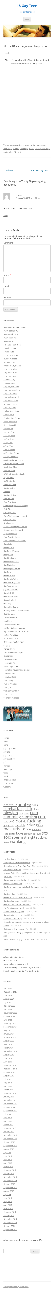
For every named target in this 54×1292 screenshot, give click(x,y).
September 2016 (10, 1145)
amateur (10, 804)
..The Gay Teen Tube (12, 344)
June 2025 (7, 995)
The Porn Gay (9, 673)
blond (36, 809)
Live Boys (7, 621)
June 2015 (7, 1198)
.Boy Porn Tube (10, 369)
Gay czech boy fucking (12, 883)
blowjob (10, 812)
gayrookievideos (10, 589)
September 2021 (10, 1026)
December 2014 (10, 1219)
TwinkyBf (7, 687)
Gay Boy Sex (8, 547)
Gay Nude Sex (9, 565)
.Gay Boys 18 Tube (11, 386)
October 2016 (9, 1142)
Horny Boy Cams (10, 607)
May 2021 (7, 1030)
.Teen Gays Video (10, 425)
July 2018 (7, 1079)
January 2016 (8, 1173)
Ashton (8, 170)
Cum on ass (13, 960)
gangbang (8, 825)
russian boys (13, 833)
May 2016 (7, 1159)
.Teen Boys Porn (10, 421)
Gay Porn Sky (9, 575)
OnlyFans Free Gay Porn (13, 642)
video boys (45, 148)
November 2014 (10, 1222)
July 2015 (7, 1194)
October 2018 (9, 1072)
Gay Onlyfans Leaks (11, 568)
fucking (34, 821)
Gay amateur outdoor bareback (17, 904)
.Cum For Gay (9, 379)
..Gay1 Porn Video (11, 337)
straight (29, 837)
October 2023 (9, 1006)
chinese (26, 814)
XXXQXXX (7, 694)
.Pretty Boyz (8, 414)
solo (7, 837)
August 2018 (8, 1075)
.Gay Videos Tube (10, 400)
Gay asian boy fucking (12, 915)
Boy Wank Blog (9, 495)
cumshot (29, 816)
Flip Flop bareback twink (13, 908)
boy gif (6, 738)
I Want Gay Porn (10, 617)
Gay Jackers (8, 554)
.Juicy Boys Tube (10, 404)
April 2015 (7, 1205)
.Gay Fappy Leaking (11, 390)
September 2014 (10, 1229)
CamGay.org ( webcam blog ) (15, 505)
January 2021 (8, 1033)
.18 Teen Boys (9, 362)
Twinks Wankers (10, 683)
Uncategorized (9, 779)
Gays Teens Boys (10, 596)
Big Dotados (8, 477)
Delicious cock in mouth (13, 929)
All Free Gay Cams (11, 453)
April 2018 (7, 1086)
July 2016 (7, 1152)
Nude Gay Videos (10, 638)
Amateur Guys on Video (13, 463)
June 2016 (7, 1156)
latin (40, 825)
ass (28, 805)
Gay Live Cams (9, 558)
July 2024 (7, 1002)
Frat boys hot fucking (12, 918)
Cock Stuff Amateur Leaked (15, 516)
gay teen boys (9, 758)
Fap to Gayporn (10, 533)
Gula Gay (7, 603)
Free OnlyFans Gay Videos (14, 540)
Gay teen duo (9, 894)
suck (39, 837)
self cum (28, 833)
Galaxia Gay (8, 544)
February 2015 (9, 1212)
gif (4, 762)
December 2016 (10, 1135)
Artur (5, 957)
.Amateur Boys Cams (12, 365)
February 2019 (9, 1065)
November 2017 (10, 1103)
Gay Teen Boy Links (11, 582)
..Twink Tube (8, 351)
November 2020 (10, 1037)
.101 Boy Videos (10, 358)
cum (34, 812)
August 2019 (8, 1054)
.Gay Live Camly (10, 393)
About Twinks (9, 449)
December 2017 (10, 1100)
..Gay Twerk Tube (10, 334)
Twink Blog (8, 680)
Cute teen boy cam (40, 170)
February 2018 (9, 1093)
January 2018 (8, 1096)
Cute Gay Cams (9, 519)
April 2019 (7, 1061)
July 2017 (7, 1114)
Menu (27, 19)
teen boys (24, 148)
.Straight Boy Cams (11, 418)
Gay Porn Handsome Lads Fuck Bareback (21, 887)
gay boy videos (36, 145)
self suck (37, 833)
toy (45, 837)
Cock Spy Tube (9, 512)
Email (7, 286)
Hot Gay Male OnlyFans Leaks (16, 610)
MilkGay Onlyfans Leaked (14, 628)
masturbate (14, 828)
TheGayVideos (9, 676)
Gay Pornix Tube (10, 579)
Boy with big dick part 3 (30, 967)
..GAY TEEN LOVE (10, 330)
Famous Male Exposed (13, 530)
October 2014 (9, 1226)
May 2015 (7, 1201)
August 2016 (8, 1149)
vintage (6, 842)
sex (45, 833)
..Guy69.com (8, 341)
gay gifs (6, 751)
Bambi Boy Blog (10, 467)
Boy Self (6, 491)
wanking (18, 841)
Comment (9, 242)
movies (16, 148)
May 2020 (7, 1044)
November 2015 (10, 1180)
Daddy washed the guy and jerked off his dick (22, 932)
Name (7, 275)
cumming (12, 816)
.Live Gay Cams (9, 407)
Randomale (8, 656)
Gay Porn (7, 572)
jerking (31, 825)
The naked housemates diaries (16, 670)
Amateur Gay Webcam (13, 460)
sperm (17, 837)
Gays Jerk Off (8, 593)
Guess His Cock (9, 600)
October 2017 (9, 1107)
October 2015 (9, 1184)
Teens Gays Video (10, 666)
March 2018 (8, 1089)
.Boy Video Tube (10, 372)
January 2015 (8, 1215)
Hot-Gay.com (9, 614)
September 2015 (10, 1187)
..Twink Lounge (9, 348)
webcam (7, 786)
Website (7, 297)
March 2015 (8, 1208)
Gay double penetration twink (16, 880)
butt (21, 813)
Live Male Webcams (11, 624)
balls (35, 805)
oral (29, 829)
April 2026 (7, 988)
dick (16, 821)
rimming (36, 829)
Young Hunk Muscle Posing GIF (16, 862)
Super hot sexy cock (19, 964)
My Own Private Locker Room (16, 631)
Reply (5, 215)
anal (22, 804)
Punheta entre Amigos (13, 652)
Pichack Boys (9, 649)
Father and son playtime (13, 911)
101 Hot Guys (9, 432)
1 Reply (6, 53)
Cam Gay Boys (9, 502)
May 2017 (7, 1117)
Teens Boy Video (10, 663)
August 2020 (8, 1040)
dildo (23, 821)
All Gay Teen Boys (10, 456)
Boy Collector (9, 488)
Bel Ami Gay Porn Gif (12, 869)
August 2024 (8, 999)
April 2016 (7, 1163)
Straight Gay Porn (11, 971)
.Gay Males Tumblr (11, 397)
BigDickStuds (9, 481)
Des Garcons (8, 523)
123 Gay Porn (9, 435)
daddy (7, 821)
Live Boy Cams (9, 859)
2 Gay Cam (8, 442)
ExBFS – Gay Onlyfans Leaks (15, 526)
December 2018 (10, 1068)
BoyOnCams (8, 498)
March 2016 (8, 1166)
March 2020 (8, 1047)
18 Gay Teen (27, 5)
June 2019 (7, 1058)
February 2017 (9, 1128)
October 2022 (9, 1016)
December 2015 (10, 1177)
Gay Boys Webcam (11, 551)
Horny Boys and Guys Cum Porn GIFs (19, 866)
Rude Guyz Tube (10, 659)
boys (27, 145)
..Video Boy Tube (10, 355)
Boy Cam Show (9, 484)
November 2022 (10, 1012)
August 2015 (8, 1191)
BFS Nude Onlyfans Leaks (14, 474)
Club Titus (7, 509)
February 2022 (9, 1023)
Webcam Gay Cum (11, 690)
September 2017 (10, 1110)
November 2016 (10, 1138)
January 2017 (8, 1131)
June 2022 (7, 1019)
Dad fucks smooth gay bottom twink (19, 939)
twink (37, 148)
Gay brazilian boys (11, 901)
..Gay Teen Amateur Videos (14, 327)
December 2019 (10, 1051)
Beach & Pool (9, 470)
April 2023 (7, 1009)
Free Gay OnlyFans (11, 537)
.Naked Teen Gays (11, 411)
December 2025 (10, 992)
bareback (11, 808)
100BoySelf (8, 428)
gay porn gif (8, 755)
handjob (20, 825)
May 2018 (7, 1082)
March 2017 (8, 1124)
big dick (25, 808)
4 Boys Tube (8, 446)
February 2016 (9, 1170)
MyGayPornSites (10, 635)
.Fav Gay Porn (9, 383)
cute (42, 816)
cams (5, 745)
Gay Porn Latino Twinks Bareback (17, 897)
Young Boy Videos (11, 697)
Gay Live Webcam (11, 561)
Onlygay (7, 645)
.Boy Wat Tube (9, 376)
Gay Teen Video (10, 586)
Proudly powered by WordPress (16, 1286)
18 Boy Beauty (9, 439)
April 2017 (7, 1121)
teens (31, 148)
